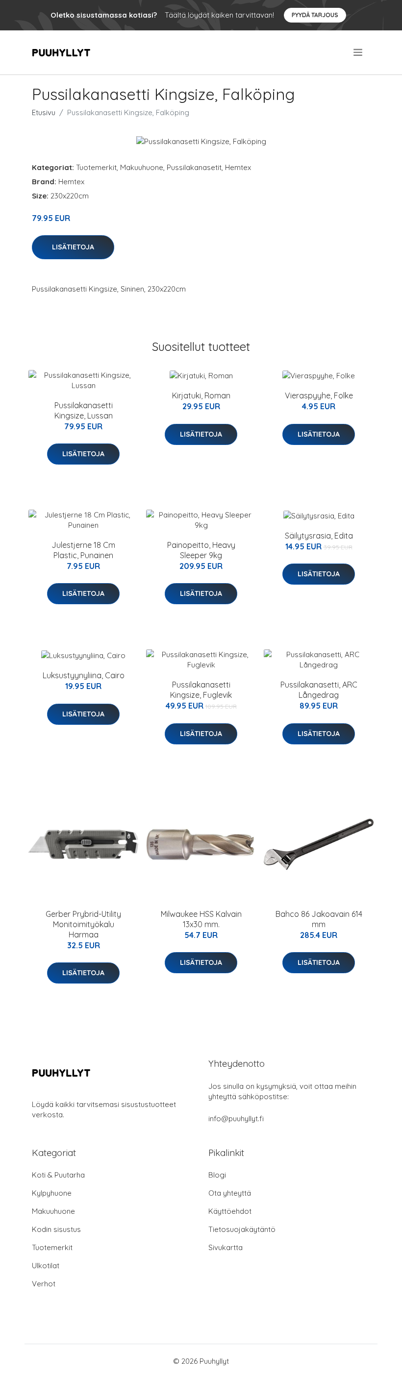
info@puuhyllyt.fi (236, 1118)
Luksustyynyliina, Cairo (84, 675)
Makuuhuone (141, 167)
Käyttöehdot (229, 1211)
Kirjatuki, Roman (201, 395)
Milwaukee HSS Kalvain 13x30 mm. (201, 919)
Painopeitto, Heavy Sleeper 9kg (201, 550)
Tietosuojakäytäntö (242, 1229)
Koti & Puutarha (58, 1175)
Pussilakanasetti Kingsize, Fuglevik (201, 690)
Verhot (43, 1283)
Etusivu (43, 112)
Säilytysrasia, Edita (319, 536)
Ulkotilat (45, 1265)
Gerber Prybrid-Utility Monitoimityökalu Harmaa (83, 924)
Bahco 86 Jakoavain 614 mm (319, 919)
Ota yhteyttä (229, 1193)
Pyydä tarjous (315, 15)
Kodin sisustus (56, 1229)
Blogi (217, 1175)
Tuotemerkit (96, 167)
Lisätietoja (73, 247)
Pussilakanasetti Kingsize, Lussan (83, 410)
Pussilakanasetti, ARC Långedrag (318, 690)
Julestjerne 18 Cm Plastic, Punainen (83, 550)
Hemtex (238, 167)
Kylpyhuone (52, 1193)
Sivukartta (225, 1247)
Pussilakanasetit (194, 167)
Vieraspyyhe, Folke (319, 395)
